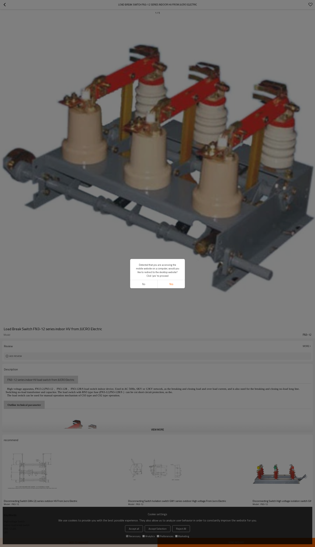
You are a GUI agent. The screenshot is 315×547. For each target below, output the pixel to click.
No (143, 284)
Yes (171, 284)
